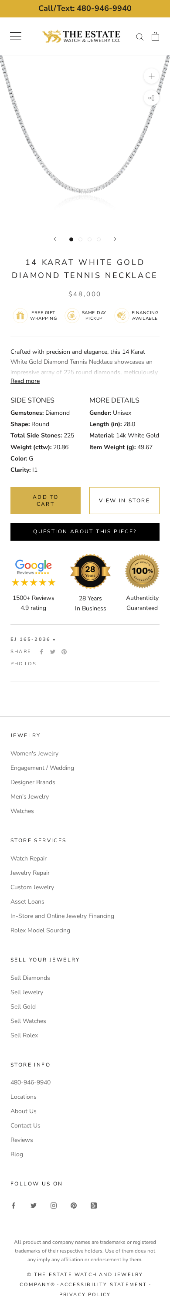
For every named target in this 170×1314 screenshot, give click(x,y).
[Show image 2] (80, 239)
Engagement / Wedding (42, 768)
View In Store (124, 500)
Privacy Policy (85, 1294)
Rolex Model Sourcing (40, 930)
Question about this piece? (84, 531)
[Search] (140, 36)
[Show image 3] (90, 239)
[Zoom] (151, 76)
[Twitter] (52, 651)
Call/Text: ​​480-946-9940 (85, 8)
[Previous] (55, 239)
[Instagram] (54, 1205)
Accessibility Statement (103, 1284)
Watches (22, 811)
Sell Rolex (24, 1035)
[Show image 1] (71, 239)
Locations (23, 1097)
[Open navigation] (15, 36)
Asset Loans (27, 901)
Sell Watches (28, 1021)
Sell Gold (23, 1006)
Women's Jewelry (34, 753)
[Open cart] (155, 36)
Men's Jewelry (29, 796)
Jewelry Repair (30, 873)
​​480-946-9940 (30, 1082)
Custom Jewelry (32, 887)
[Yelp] (94, 1205)
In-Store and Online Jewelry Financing (62, 916)
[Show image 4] (99, 239)
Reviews (21, 1140)
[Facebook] (41, 651)
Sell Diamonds (30, 978)
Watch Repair (28, 858)
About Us (23, 1111)
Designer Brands (32, 782)
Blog (16, 1154)
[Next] (115, 239)
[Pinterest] (64, 651)
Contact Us (25, 1125)
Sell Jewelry (26, 992)
